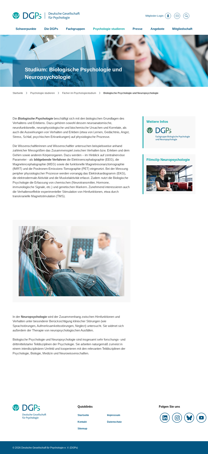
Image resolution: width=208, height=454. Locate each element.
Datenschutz (181, 182)
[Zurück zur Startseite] (46, 16)
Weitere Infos (157, 122)
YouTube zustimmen (169, 188)
